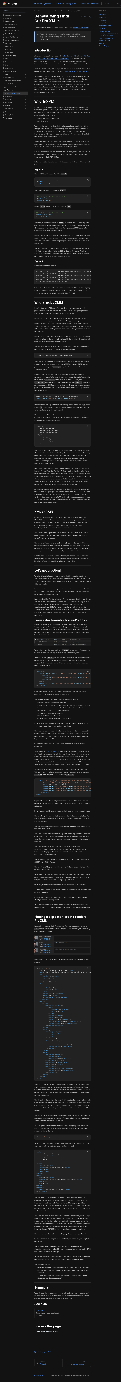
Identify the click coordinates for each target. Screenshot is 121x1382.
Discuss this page (104, 46)
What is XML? (103, 17)
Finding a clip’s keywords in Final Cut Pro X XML (109, 35)
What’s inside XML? (105, 25)
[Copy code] (88, 180)
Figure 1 (103, 20)
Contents (102, 10)
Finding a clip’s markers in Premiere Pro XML (107, 39)
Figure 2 (103, 23)
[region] (14, 698)
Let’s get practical (104, 31)
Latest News (38, 11)
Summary (102, 43)
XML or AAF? (103, 28)
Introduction (102, 14)
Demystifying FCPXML (75, 11)
